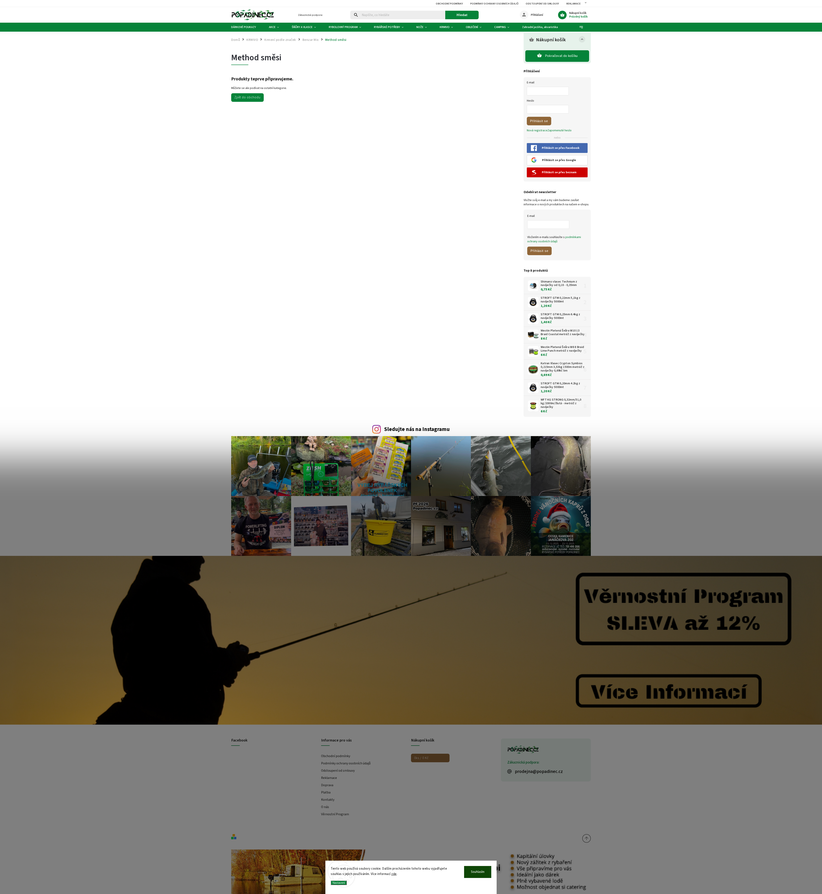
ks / (421, 758)
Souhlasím (477, 872)
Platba (326, 792)
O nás (325, 807)
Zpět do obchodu (247, 97)
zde (394, 874)
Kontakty (327, 799)
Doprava (327, 785)
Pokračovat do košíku (561, 55)
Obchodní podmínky (449, 4)
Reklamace (573, 4)
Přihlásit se (539, 121)
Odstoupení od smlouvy (542, 4)
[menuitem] (246, 27)
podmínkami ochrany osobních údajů (554, 239)
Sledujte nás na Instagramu (417, 429)
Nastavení (338, 882)
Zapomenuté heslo (559, 130)
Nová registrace (537, 130)
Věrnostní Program (335, 814)
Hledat (462, 15)
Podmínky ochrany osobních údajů (494, 4)
